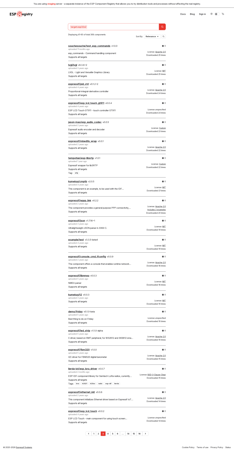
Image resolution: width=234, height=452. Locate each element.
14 (128, 434)
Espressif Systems (24, 447)
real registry (194, 3)
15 (134, 434)
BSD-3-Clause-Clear (157, 374)
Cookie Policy (188, 447)
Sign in (202, 14)
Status (228, 447)
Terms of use (202, 447)
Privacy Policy (217, 447)
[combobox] (113, 27)
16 (139, 434)
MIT (164, 71)
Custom (162, 128)
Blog (192, 14)
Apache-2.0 (160, 52)
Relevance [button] (151, 36)
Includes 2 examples (156, 210)
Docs (183, 14)
